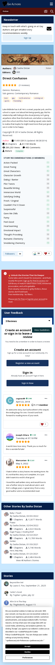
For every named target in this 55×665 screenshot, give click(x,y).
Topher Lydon (20, 595)
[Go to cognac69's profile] (10, 400)
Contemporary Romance (26, 93)
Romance (15, 90)
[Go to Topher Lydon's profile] (6, 593)
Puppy (12, 522)
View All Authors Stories (27, 560)
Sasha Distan (23, 68)
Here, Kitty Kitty (16, 550)
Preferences (27, 658)
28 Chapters (11, 143)
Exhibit (13, 541)
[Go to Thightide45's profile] (6, 602)
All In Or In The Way (27, 603)
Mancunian (21, 460)
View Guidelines (42, 329)
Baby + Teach (15, 513)
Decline (27, 652)
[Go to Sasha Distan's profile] (14, 68)
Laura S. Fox (19, 585)
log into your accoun (36, 299)
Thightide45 (19, 604)
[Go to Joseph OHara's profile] (10, 437)
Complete (19, 151)
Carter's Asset (27, 593)
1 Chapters (17, 519)
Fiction (48, 68)
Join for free (20, 299)
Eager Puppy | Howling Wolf (22, 532)
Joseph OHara (22, 435)
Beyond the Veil (27, 584)
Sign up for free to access (34, 280)
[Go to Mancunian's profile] (10, 462)
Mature (8, 150)
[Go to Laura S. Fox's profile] (6, 583)
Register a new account (27, 363)
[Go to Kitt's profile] (14, 72)
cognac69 (20, 398)
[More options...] (46, 398)
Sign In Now (27, 383)
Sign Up (27, 37)
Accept (27, 646)
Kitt (18, 72)
